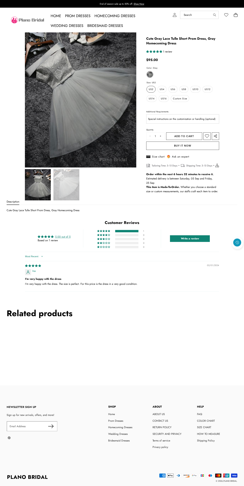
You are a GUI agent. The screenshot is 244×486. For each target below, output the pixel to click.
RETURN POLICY (162, 427)
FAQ (199, 414)
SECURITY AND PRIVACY (167, 434)
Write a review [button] (190, 238)
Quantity (150, 129)
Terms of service (161, 440)
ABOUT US (159, 414)
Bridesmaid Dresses (119, 440)
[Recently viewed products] (237, 242)
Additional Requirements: (157, 111)
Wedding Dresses (118, 434)
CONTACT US (160, 421)
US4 (162, 89)
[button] (235, 15)
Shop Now (139, 3)
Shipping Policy (206, 440)
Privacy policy (160, 447)
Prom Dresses (115, 421)
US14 (152, 98)
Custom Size (180, 98)
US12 (207, 89)
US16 (164, 98)
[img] (33, 266)
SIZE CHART (204, 427)
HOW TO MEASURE (208, 434)
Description (13, 202)
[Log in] (174, 15)
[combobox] (199, 15)
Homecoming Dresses (120, 427)
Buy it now (182, 146)
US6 (173, 89)
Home (111, 414)
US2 (151, 89)
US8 (184, 89)
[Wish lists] (226, 15)
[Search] (214, 15)
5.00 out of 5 (63, 237)
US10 (195, 89)
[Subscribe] (51, 426)
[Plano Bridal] (28, 20)
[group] (38, 185)
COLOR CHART (206, 421)
